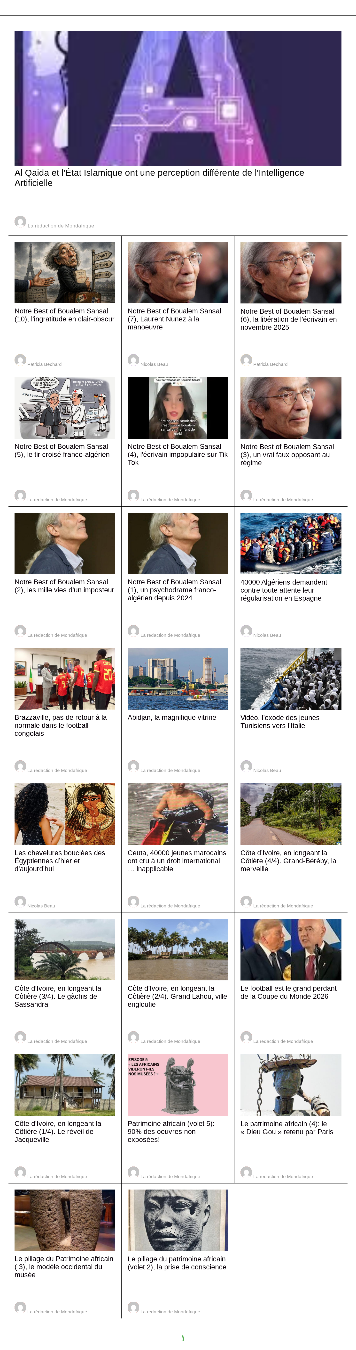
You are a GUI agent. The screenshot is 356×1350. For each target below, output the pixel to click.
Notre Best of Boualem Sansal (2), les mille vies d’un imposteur (64, 586)
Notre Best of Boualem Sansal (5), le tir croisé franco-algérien (62, 450)
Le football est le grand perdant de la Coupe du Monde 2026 (288, 992)
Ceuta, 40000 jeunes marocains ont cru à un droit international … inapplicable (177, 861)
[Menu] (9, 8)
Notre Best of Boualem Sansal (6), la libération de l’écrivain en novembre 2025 (288, 319)
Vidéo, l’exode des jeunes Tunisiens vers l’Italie (280, 722)
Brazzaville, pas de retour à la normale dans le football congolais (61, 725)
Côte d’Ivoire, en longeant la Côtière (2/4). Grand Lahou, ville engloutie (177, 996)
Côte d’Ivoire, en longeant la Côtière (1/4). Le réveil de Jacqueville (58, 1131)
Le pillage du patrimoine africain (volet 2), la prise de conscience (177, 1263)
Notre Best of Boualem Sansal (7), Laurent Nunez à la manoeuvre (174, 319)
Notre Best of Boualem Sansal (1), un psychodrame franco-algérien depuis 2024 (174, 590)
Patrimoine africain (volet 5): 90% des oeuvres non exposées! (171, 1131)
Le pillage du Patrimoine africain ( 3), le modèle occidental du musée (64, 1267)
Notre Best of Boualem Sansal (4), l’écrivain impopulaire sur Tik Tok (178, 454)
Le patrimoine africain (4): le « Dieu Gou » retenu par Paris (286, 1128)
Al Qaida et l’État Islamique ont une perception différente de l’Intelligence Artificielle (159, 178)
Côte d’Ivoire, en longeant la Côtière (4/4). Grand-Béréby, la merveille (288, 861)
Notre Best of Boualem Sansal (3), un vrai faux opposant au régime (287, 455)
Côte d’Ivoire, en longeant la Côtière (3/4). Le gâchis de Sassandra (58, 996)
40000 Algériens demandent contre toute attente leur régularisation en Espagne (283, 590)
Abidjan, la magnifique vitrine (172, 717)
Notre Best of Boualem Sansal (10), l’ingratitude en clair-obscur (65, 315)
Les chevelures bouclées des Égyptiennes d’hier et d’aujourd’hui (60, 861)
